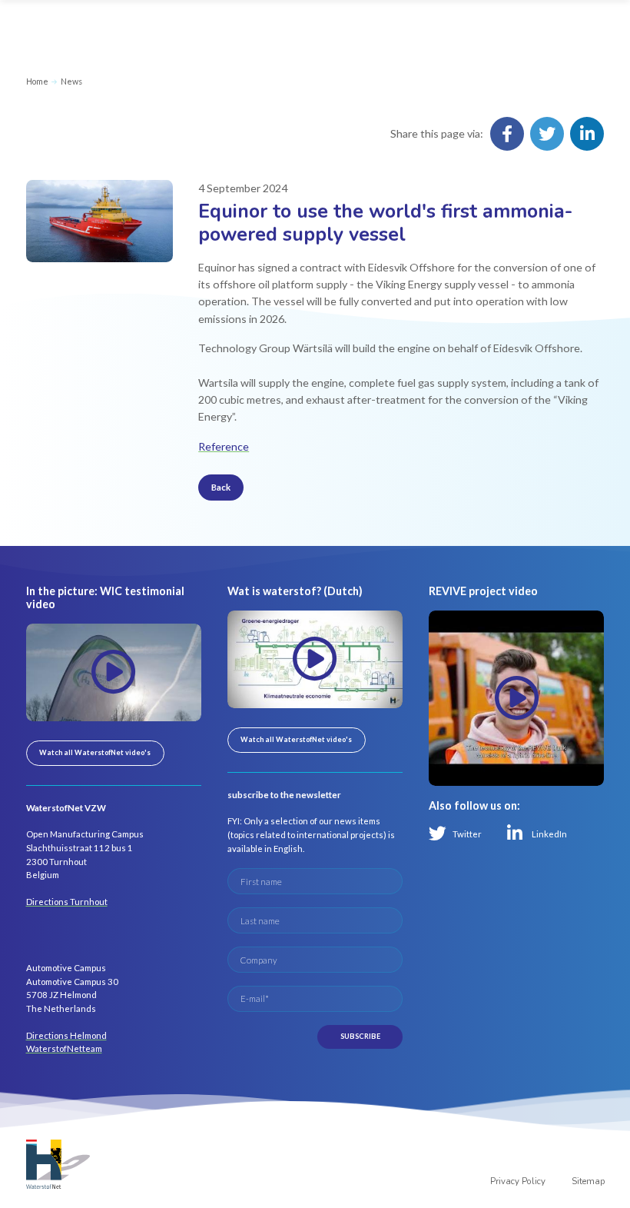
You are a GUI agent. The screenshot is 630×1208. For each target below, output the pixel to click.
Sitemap (588, 1181)
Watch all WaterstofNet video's (95, 752)
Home (37, 81)
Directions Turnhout (67, 902)
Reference (223, 446)
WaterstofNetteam (64, 1048)
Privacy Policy (517, 1181)
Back (220, 487)
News (71, 81)
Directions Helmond (66, 1035)
